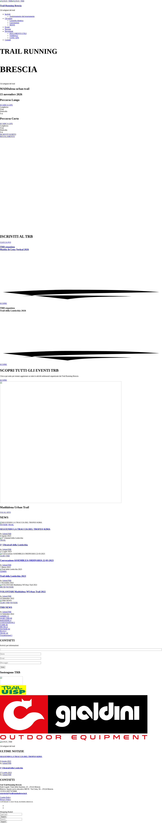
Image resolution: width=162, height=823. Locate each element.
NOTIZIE (4, 525)
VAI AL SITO (5, 512)
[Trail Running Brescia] (6, 1)
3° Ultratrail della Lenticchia (14, 545)
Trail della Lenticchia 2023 (13, 576)
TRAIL (11, 525)
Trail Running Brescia (11, 5)
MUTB (3, 587)
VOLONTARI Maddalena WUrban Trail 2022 (23, 591)
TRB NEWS (6, 607)
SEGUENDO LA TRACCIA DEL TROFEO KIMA (25, 529)
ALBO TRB (5, 556)
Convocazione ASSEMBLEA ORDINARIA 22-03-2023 (27, 560)
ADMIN (3, 571)
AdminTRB (6, 534)
